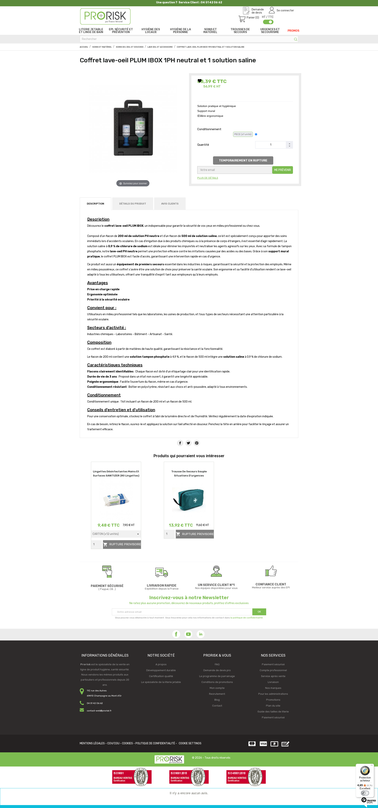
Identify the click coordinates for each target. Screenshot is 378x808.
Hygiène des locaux (151, 31)
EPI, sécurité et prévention (121, 31)
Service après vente (273, 676)
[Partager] (180, 443)
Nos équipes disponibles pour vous (216, 588)
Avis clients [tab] (170, 203)
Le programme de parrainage (217, 676)
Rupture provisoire (122, 544)
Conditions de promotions (217, 682)
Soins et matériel (210, 31)
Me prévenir (282, 170)
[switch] (365, 793)
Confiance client (271, 584)
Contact (217, 705)
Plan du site (273, 705)
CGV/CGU (113, 743)
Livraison (273, 682)
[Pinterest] (197, 443)
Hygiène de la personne (180, 31)
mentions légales (92, 743)
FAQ (217, 664)
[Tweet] (188, 443)
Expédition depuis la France (162, 588)
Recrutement (217, 693)
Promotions (273, 699)
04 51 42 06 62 (95, 703)
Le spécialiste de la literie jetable (161, 682)
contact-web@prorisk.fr (99, 710)
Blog (217, 699)
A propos (161, 664)
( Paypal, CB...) (107, 589)
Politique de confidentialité (155, 743)
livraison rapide (161, 585)
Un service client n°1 (216, 585)
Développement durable (161, 670)
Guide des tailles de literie (273, 711)
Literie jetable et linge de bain (91, 31)
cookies (127, 743)
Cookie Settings (190, 743)
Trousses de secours (240, 31)
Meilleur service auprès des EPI (271, 587)
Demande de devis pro (217, 670)
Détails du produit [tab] (132, 203)
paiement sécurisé (107, 586)
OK (259, 611)
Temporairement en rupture (243, 160)
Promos (293, 30)
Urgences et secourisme (270, 31)
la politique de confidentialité (246, 617)
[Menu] (371, 766)
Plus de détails (207, 177)
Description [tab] (95, 203)
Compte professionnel (273, 670)
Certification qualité (161, 676)
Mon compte (217, 687)
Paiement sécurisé (273, 664)
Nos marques (273, 687)
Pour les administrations (273, 693)
